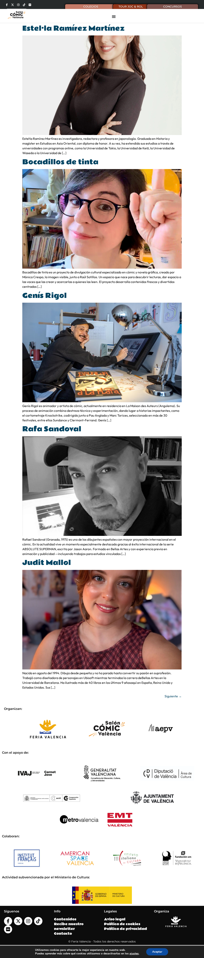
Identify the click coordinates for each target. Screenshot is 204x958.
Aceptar (157, 952)
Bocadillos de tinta (60, 162)
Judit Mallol (46, 562)
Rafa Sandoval (51, 429)
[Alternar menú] (114, 17)
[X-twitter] (12, 5)
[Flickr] (30, 5)
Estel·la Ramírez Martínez (73, 28)
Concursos (172, 6)
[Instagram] (18, 5)
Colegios (90, 6)
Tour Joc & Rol (131, 6)
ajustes (134, 953)
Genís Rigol (44, 295)
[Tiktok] (24, 5)
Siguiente (173, 696)
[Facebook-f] (7, 5)
